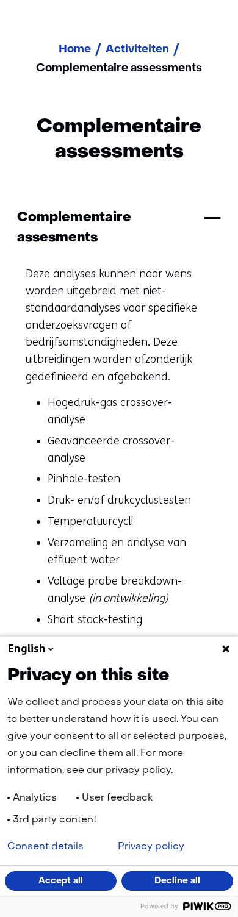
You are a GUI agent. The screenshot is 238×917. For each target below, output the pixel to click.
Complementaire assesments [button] (74, 227)
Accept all (60, 881)
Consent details (45, 847)
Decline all (177, 881)
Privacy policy (151, 847)
